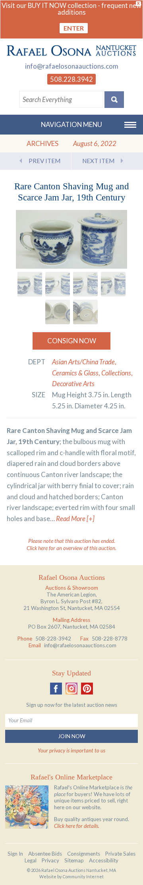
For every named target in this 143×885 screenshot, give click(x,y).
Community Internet (83, 876)
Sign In (15, 853)
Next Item (98, 160)
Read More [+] (75, 518)
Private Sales (120, 853)
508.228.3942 (71, 79)
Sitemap (74, 860)
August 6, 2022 (94, 143)
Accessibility (103, 860)
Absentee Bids (45, 853)
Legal (31, 860)
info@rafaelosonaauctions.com (71, 66)
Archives (42, 143)
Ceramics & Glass (75, 373)
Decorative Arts (73, 383)
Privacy (50, 860)
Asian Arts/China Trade (83, 362)
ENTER (74, 28)
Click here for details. (76, 826)
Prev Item (44, 160)
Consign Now (71, 341)
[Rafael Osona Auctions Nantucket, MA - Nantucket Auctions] (71, 50)
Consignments (83, 853)
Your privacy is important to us (71, 750)
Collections (116, 373)
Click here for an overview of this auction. (71, 548)
